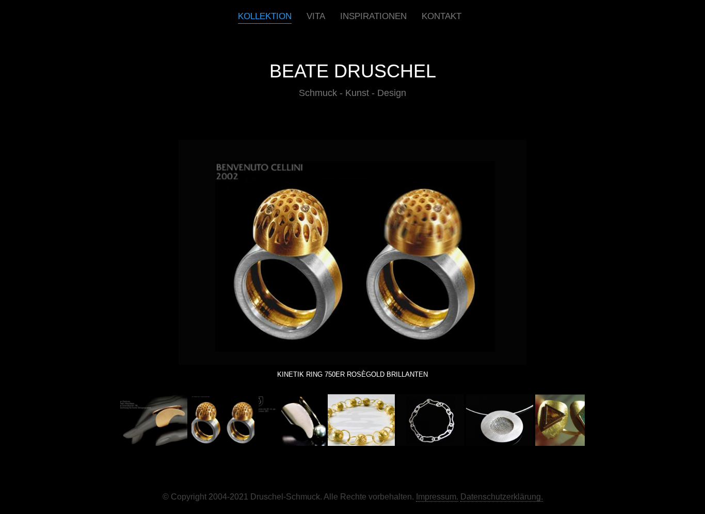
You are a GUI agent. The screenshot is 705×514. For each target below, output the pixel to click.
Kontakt (441, 16)
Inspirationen (373, 16)
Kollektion (265, 16)
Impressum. (437, 496)
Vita (316, 16)
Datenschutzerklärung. (501, 496)
